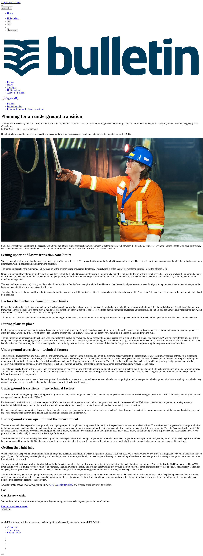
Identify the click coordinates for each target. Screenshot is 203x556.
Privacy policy (14, 532)
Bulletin (11, 103)
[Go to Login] (16, 98)
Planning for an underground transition (25, 109)
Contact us (12, 527)
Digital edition (14, 90)
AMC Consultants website (61, 485)
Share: (4, 490)
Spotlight (11, 87)
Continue (6, 509)
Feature (10, 82)
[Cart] (5, 98)
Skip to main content (11, 2)
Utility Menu (13, 18)
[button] (2, 554)
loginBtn (11, 98)
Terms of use (13, 530)
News (10, 84)
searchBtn (6, 8)
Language (12, 30)
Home (10, 13)
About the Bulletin (16, 92)
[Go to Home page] (101, 77)
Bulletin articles (14, 106)
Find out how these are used (14, 506)
